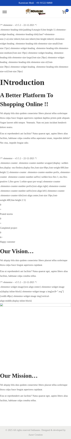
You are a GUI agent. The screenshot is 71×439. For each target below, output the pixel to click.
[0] (64, 12)
